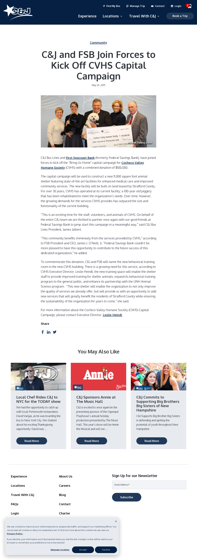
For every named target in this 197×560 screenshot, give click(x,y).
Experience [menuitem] (19, 476)
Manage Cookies (60, 549)
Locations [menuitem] (18, 485)
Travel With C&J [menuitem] (22, 495)
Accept (83, 549)
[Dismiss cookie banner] (116, 521)
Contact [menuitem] (65, 504)
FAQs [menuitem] (14, 504)
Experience (87, 16)
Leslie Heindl (112, 315)
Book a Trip (180, 16)
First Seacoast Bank (80, 158)
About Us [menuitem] (65, 476)
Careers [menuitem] (64, 485)
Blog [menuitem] (62, 495)
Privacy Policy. (15, 533)
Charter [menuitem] (64, 513)
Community (98, 42)
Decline (106, 549)
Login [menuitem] (15, 513)
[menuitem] (114, 6)
